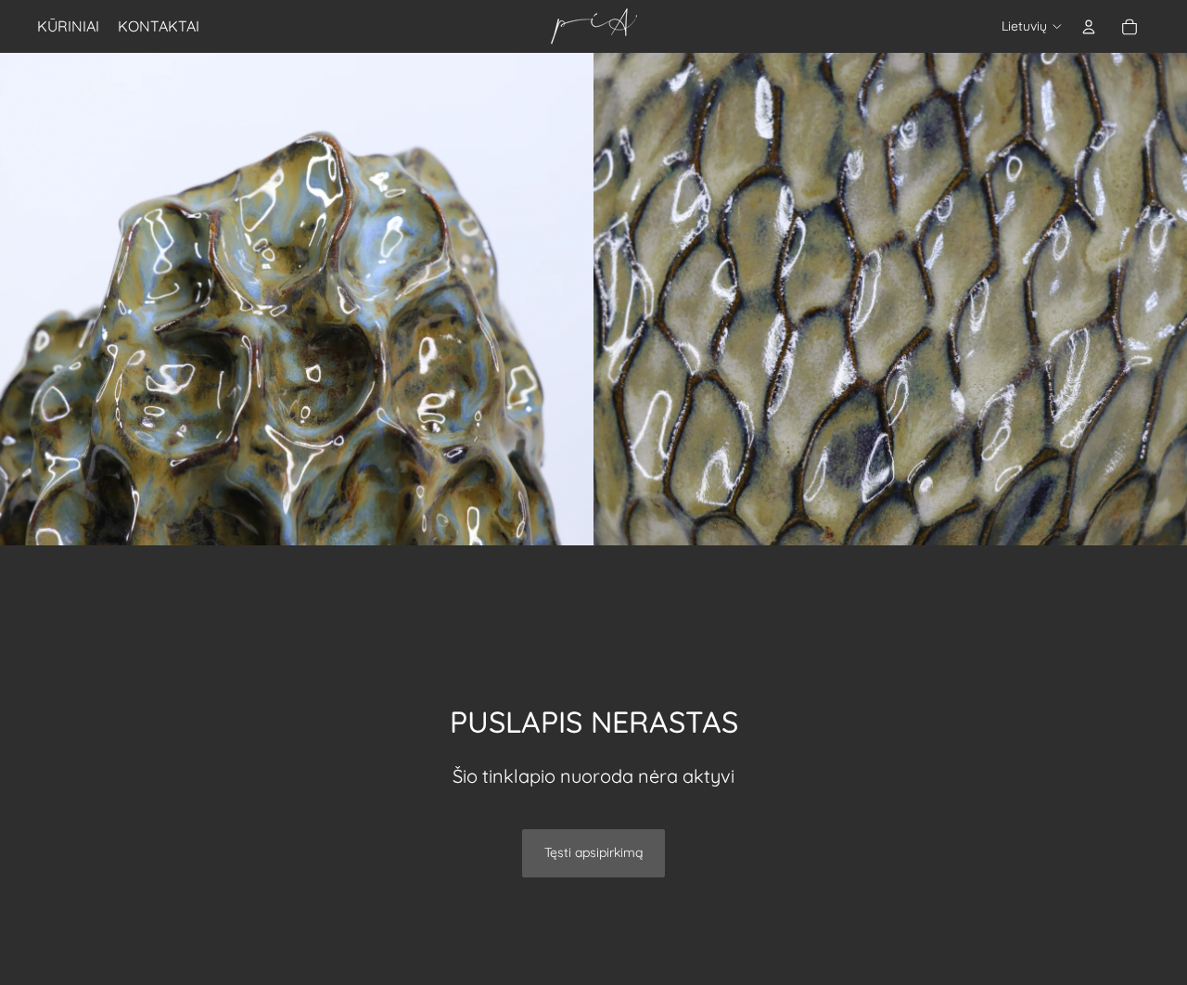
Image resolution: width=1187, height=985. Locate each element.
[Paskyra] (1088, 26)
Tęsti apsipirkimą (593, 852)
